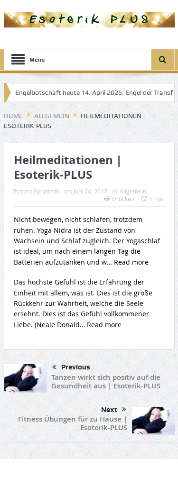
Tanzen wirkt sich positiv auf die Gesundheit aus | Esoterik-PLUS (105, 381)
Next (109, 409)
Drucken (123, 198)
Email (157, 198)
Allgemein (133, 191)
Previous (75, 367)
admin (51, 191)
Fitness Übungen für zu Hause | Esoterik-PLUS (72, 423)
